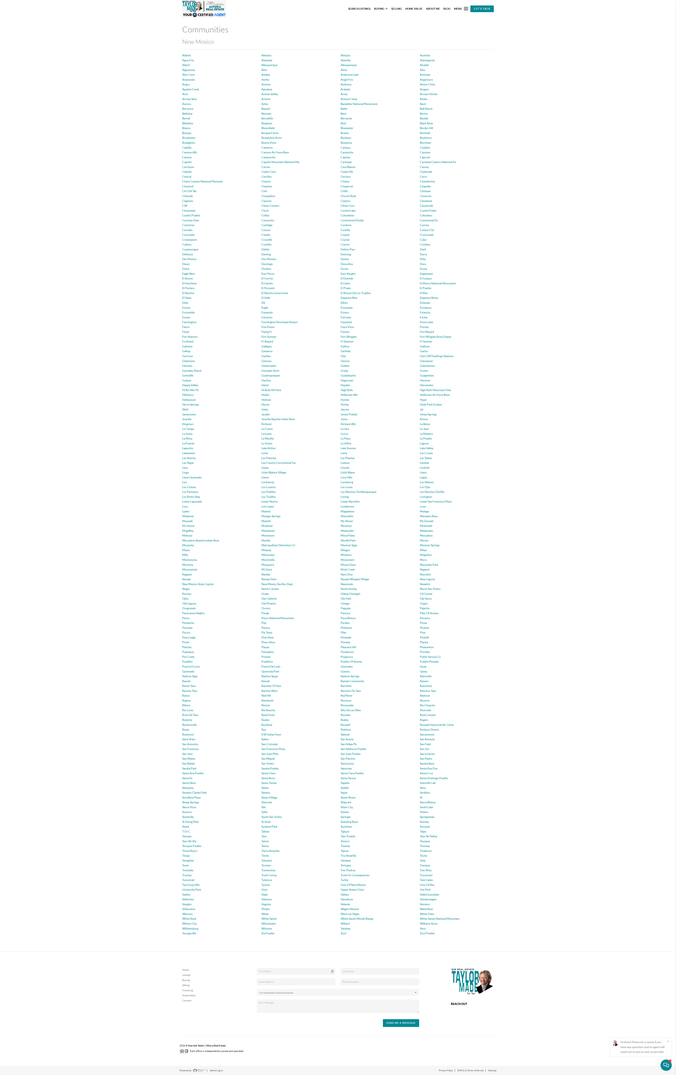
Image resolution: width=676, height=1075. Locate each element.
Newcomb (347, 584)
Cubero (186, 244)
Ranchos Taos (428, 690)
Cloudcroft (426, 205)
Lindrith (425, 467)
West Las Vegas (350, 913)
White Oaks (427, 913)
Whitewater (268, 923)
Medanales (347, 530)
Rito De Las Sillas (351, 710)
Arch (185, 94)
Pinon (185, 642)
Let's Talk (482, 8)
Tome (185, 865)
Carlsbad (346, 162)
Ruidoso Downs (429, 729)
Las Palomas (268, 458)
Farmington (189, 322)
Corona (424, 225)
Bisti (343, 123)
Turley (344, 879)
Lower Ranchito (350, 501)
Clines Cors (348, 205)
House (265, 404)
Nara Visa (346, 574)
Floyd (185, 331)
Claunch (266, 200)
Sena (423, 787)
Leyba (265, 467)
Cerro (423, 176)
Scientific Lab (428, 782)
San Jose (187, 753)
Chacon (266, 181)
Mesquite (188, 545)
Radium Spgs (190, 676)
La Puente (188, 443)
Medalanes (268, 530)
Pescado (187, 627)
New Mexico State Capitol (198, 584)
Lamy (344, 453)
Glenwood (426, 361)
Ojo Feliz (346, 598)
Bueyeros (346, 142)
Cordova (346, 225)
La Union (266, 443)
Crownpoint (189, 239)
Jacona (345, 409)
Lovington (426, 496)
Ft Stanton (347, 341)
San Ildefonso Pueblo (353, 748)
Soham (345, 812)
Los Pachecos (190, 491)
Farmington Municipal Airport (279, 322)
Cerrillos (266, 176)
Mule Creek (348, 569)
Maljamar (188, 516)
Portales (425, 651)
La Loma (266, 433)
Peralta (345, 622)
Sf (421, 797)
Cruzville (266, 239)
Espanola (267, 312)
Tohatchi (266, 860)
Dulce (185, 268)
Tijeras (345, 850)
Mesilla (265, 540)
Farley (423, 317)
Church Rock (348, 196)
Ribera (186, 705)
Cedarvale (426, 171)
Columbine (347, 215)
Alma (344, 69)
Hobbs (265, 394)
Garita (424, 351)
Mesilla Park (348, 540)
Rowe (185, 729)
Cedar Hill (347, 171)
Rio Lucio (187, 710)
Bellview (187, 113)
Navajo (186, 579)
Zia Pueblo (267, 933)
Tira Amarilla (348, 855)
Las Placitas (348, 458)
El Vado (186, 297)
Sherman (266, 802)
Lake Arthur (268, 448)
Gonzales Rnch (270, 370)
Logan (423, 477)
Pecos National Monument (277, 618)
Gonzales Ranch (192, 370)
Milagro (345, 550)
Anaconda (188, 79)
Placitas (187, 647)
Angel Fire (347, 79)
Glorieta (187, 365)
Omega (345, 603)
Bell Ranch (426, 108)
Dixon (186, 264)
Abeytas (266, 55)
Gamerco (267, 351)
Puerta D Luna (191, 666)
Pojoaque (188, 651)
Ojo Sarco (426, 598)
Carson (265, 167)
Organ (424, 603)
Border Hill (426, 128)
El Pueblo (425, 288)
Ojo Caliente (269, 598)
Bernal (186, 118)
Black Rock (426, 123)
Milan (423, 550)
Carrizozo (188, 167)
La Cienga (188, 428)
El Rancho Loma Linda (274, 293)
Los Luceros (268, 487)
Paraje (265, 613)
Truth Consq (269, 875)
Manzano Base (429, 516)
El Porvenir (268, 288)
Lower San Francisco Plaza (436, 501)
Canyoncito (268, 157)
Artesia (265, 99)
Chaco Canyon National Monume (202, 181)
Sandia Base (427, 763)
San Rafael (188, 763)
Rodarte (187, 719)
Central (186, 176)
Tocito (423, 855)
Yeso (423, 928)
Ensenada (346, 307)
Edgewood (426, 273)
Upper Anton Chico (352, 889)
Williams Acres (429, 923)
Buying (186, 980)
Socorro (187, 812)
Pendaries (188, 622)
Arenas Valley (269, 94)
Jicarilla (186, 419)
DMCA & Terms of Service (470, 1070)
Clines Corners (270, 205)
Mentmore (267, 535)
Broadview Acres (271, 137)
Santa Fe (187, 778)
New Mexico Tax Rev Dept (277, 584)
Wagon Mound (350, 909)
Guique (186, 380)
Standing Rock (349, 821)
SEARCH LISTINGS (359, 8)
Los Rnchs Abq (191, 496)
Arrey (344, 94)
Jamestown (189, 414)
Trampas (425, 865)
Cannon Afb (189, 152)
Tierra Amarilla (270, 850)
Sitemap (492, 1070)
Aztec (264, 103)
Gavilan (266, 356)
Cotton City (427, 230)
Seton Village (269, 797)
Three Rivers (189, 850)
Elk (263, 302)
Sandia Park (189, 768)
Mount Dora (348, 564)
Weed (265, 913)
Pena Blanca (348, 618)
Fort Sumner (268, 336)
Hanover (425, 380)
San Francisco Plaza (273, 748)
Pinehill (424, 637)
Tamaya (186, 836)
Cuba (423, 239)
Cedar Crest (268, 171)
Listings (186, 975)
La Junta (187, 433)
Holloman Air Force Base (435, 394)
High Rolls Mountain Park (435, 390)
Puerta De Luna (270, 666)
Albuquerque (269, 65)
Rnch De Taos (190, 714)
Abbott (186, 55)
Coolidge (266, 225)
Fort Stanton (190, 336)
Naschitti (425, 574)
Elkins (344, 302)
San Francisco (190, 748)
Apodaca (266, 89)
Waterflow (426, 909)
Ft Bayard (267, 341)
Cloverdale (188, 210)
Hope (423, 399)
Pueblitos (267, 661)
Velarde (345, 904)
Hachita (266, 380)
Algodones (188, 69)
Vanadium (347, 899)
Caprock (425, 157)
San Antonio (427, 739)
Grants (424, 370)
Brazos (345, 133)
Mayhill (266, 521)
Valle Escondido (429, 894)
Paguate (346, 608)
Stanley (424, 821)
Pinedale (346, 637)
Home (185, 969)
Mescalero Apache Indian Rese (200, 540)
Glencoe (266, 361)
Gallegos (266, 346)
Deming (266, 254)
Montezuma (189, 559)
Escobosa (425, 307)
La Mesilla (267, 438)
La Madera (426, 433)
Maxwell (187, 521)
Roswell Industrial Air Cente (437, 724)
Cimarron (425, 196)
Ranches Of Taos (271, 685)
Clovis (265, 210)
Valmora (266, 899)
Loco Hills (346, 477)
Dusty (423, 268)
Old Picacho (268, 603)
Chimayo (425, 191)
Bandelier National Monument (359, 103)
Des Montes (268, 259)
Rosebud (266, 724)
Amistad (425, 74)
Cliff (184, 205)
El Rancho (188, 293)
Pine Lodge (189, 637)
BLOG (446, 8)
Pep (263, 622)
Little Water (348, 472)
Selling (185, 985)
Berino (424, 113)
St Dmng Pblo (190, 821)
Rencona (346, 700)
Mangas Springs (271, 516)
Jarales (265, 414)
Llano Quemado (192, 477)
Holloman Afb (349, 394)
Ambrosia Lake (350, 74)
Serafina (425, 792)
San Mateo (188, 758)
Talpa (423, 831)
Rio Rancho (268, 710)
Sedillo (345, 787)
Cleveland (426, 200)
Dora (423, 264)
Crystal (345, 239)
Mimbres (346, 554)
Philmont (346, 627)
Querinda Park (270, 671)
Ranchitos (426, 685)
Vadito (186, 894)
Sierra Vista (189, 807)
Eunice (186, 317)
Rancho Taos (189, 690)
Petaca (265, 627)
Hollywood (189, 399)
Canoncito (347, 152)
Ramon (424, 681)
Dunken (266, 268)
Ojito (185, 598)
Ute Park (425, 889)
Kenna (424, 419)
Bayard (265, 108)
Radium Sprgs (269, 676)
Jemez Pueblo (349, 414)
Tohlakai (346, 860)
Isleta (264, 409)
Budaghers (188, 142)
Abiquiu (345, 55)
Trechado (187, 870)
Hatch (265, 385)
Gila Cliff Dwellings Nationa (436, 356)
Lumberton (347, 506)
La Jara (345, 428)
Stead (185, 826)
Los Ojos (425, 487)
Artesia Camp (349, 99)
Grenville (187, 375)
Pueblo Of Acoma (351, 661)
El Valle (265, 297)
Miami (186, 550)
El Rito (424, 293)
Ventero (425, 904)
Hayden (345, 385)
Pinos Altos (268, 642)
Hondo (345, 399)
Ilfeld (185, 409)
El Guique (426, 278)
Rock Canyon (428, 714)
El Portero (188, 288)
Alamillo (346, 60)
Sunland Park (269, 826)
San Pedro (426, 758)
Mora (423, 559)
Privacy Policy (446, 1070)
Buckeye (346, 137)
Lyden (185, 511)
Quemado (188, 671)
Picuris (186, 632)
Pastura (345, 613)
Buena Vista (268, 142)
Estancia (425, 312)
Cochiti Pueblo (191, 215)
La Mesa (187, 438)
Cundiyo (425, 244)
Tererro (345, 841)
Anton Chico (427, 84)
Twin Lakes (426, 879)
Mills (185, 554)
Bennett (266, 113)
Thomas (345, 845)
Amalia (265, 74)
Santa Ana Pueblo (193, 773)
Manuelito (347, 516)
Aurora (186, 103)
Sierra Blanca (428, 802)
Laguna (424, 443)
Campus (346, 147)
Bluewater (347, 128)
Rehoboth (267, 700)
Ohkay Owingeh (350, 593)
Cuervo (345, 244)
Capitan (345, 157)
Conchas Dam (190, 220)
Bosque (186, 133)
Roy (263, 729)
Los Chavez (189, 487)
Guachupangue (270, 375)
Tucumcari (426, 875)
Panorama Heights (193, 613)
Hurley (345, 404)
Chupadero (268, 196)
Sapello (345, 782)
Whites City (189, 923)
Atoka (423, 99)
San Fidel (425, 744)
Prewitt (266, 656)
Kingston (187, 424)
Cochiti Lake (348, 210)
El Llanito (267, 283)
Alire (264, 69)
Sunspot (425, 826)
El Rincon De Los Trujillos (356, 293)
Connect (187, 1000)
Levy (185, 467)
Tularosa (266, 879)
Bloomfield (268, 128)
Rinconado (347, 705)
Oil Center (426, 593)
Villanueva (188, 909)
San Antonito (190, 744)
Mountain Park (429, 564)
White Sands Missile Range (357, 918)
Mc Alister (347, 521)
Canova (187, 157)
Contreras (188, 225)
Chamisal (187, 186)
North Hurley (349, 588)
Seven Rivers (348, 797)
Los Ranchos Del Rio (432, 491)
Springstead (427, 816)
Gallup (186, 351)
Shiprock (346, 802)
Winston (266, 928)
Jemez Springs (428, 414)
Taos (264, 836)
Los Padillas (268, 491)
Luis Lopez (267, 506)
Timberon (426, 850)
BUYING (379, 8)
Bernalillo (267, 118)
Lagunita (187, 448)
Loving (345, 496)
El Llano (345, 283)
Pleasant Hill (348, 647)
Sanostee (346, 768)
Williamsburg (190, 928)
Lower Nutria (269, 501)
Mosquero (267, 564)
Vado (264, 894)
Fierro (186, 327)
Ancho (265, 79)
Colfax (265, 215)
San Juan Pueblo (351, 753)
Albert (186, 65)
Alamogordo (427, 60)
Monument (347, 559)
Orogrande (189, 608)
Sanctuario (347, 763)
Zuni (343, 933)
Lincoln (345, 467)
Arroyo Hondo (428, 94)
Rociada (345, 714)
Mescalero (426, 535)
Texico (265, 845)
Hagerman (347, 380)
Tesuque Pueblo (191, 845)
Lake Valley (426, 448)
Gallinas (425, 346)
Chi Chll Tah (189, 191)
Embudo (425, 302)
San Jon (424, 748)
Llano (423, 472)
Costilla (345, 230)
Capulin (187, 162)
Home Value (188, 995)
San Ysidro (267, 763)
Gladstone (188, 361)
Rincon (265, 705)
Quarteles (347, 666)
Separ (344, 792)
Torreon (266, 865)
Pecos (185, 618)
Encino (186, 307)
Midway (266, 550)
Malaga (424, 511)
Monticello (268, 559)
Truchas (187, 875)
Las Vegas (188, 462)
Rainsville (425, 676)
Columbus (426, 215)
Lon (184, 482)
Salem (265, 739)
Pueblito (187, 661)
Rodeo (265, 719)
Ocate (265, 593)
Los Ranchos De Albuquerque (358, 491)
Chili (264, 191)
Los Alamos (427, 482)
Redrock (425, 695)
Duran (344, 268)
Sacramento (427, 734)
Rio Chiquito (427, 705)
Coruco (265, 230)
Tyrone (265, 884)
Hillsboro (187, 394)
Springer (346, 816)
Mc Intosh (188, 525)
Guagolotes (427, 375)
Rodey (344, 719)
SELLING (396, 8)
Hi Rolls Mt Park (271, 390)
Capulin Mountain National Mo (280, 162)
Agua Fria (188, 60)
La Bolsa (425, 424)
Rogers (424, 719)
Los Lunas (347, 487)
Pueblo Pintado (429, 661)
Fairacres (267, 317)
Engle (264, 307)
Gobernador (268, 365)
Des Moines (189, 259)
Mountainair (190, 569)
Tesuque (425, 841)
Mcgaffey (187, 530)
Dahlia (265, 249)
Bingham (266, 123)
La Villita (346, 443)
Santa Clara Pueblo (352, 773)
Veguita (266, 904)
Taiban (265, 831)
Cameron (267, 147)
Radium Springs (350, 676)
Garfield (345, 351)
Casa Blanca (348, 167)
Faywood (346, 322)
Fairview (346, 317)
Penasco (425, 618)
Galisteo (187, 346)
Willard (345, 923)
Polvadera (267, 651)
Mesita (424, 540)
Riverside (425, 710)
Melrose (187, 535)
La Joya (424, 428)
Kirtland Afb (348, 424)
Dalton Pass (348, 249)
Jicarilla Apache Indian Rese (278, 419)
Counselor (188, 234)
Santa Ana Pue (428, 768)
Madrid (265, 511)
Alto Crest (188, 74)
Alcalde (424, 65)
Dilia (422, 259)
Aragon (424, 89)
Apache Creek (190, 89)
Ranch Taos (189, 685)
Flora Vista (347, 327)
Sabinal (345, 734)
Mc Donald (426, 521)
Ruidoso (346, 729)
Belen (344, 108)
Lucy (185, 506)
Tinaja (186, 855)
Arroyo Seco (189, 99)
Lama (264, 453)
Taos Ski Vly (189, 841)
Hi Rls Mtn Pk (190, 390)
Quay (423, 666)
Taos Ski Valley (428, 836)
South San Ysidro (271, 816)
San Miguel (268, 758)
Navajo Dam (268, 579)
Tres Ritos (426, 870)
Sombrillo (188, 816)
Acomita (425, 55)
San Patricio (348, 758)
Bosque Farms (270, 133)
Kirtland (266, 424)
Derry (423, 254)
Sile (263, 807)
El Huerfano (189, 283)
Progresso (347, 656)
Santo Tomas (269, 782)
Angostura (426, 79)
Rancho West (269, 690)
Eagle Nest (188, 273)
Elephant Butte (429, 297)
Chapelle (425, 186)
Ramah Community (352, 681)
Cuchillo (266, 244)
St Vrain (266, 821)
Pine (422, 632)
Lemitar (424, 462)
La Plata (345, 438)
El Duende (347, 278)
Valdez (345, 894)
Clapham (187, 200)
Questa (345, 671)
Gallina (345, 346)
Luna (423, 506)
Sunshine (346, 826)
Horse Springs (190, 404)
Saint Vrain (188, 739)
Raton (186, 695)
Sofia (264, 812)
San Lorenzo (427, 753)
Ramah (186, 681)
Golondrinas (427, 365)
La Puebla (426, 438)
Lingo (185, 472)
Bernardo (346, 118)
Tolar (423, 860)
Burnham (425, 142)
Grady (344, 370)
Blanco (186, 128)
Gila (343, 356)
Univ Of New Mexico (353, 884)
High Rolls (347, 390)
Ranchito (346, 685)
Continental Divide (352, 220)
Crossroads (427, 234)
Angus (186, 84)
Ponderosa (347, 651)
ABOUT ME (433, 8)
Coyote (345, 234)
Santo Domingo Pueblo (434, 778)
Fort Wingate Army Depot (435, 336)
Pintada (345, 642)
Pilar (343, 632)
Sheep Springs (190, 802)
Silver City (347, 807)
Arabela (345, 89)
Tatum (265, 841)
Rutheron (188, 734)
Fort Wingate (349, 336)
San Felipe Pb (349, 744)
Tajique (345, 831)
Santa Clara (268, 773)
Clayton (345, 200)
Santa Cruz (426, 773)
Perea (423, 622)
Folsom (345, 331)
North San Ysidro (430, 588)
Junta (344, 419)
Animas (266, 84)
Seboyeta (187, 787)
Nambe (265, 574)
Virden (265, 909)
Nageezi (425, 569)
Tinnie (265, 855)
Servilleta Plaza (191, 797)
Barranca (187, 108)
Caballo (187, 147)
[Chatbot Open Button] (666, 1065)
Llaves (265, 477)
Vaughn (187, 904)
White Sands (269, 918)
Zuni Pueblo (427, 933)
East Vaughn (348, 273)
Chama (345, 181)
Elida (185, 302)
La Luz (344, 433)
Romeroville (189, 724)
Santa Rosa (268, 778)
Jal (421, 409)
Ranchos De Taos (351, 690)
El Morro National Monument (438, 283)
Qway (423, 671)
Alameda (266, 60)
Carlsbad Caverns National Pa (438, 162)
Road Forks (268, 714)
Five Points (268, 327)
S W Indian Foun (271, 734)
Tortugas (346, 865)
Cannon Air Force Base (275, 152)
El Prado (346, 288)
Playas (265, 647)
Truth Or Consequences (355, 875)
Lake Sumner (348, 448)
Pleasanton (427, 647)
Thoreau (425, 845)
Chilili (344, 191)
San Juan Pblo (269, 753)
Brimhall (425, 133)
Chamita (266, 186)
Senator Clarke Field (194, 792)
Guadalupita (348, 375)
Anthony (346, 84)
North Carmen (270, 588)
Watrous (187, 913)
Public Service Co (430, 656)
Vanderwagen (428, 899)
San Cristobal (269, 744)
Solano (424, 812)
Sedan (265, 787)
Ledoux (345, 462)
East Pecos (267, 273)
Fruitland (187, 341)
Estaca (345, 312)
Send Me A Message (401, 1022)
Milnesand (267, 554)
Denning (346, 254)
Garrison (187, 356)
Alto (422, 69)
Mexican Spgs (349, 545)
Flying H (266, 331)
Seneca (265, 792)
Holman (266, 399)
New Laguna (427, 579)
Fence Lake (426, 322)
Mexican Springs (430, 545)
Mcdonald (426, 525)
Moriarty (187, 564)
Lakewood (188, 453)
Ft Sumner (426, 341)
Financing (187, 990)
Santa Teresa (348, 778)
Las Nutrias (189, 458)
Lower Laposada (192, 501)
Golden (345, 365)
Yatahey (345, 928)
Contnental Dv (429, 220)
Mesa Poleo (348, 535)
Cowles (265, 234)
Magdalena (347, 511)
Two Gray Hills (191, 884)
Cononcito (267, 220)
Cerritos (346, 176)
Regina (186, 700)
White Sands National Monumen (439, 918)
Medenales (426, 530)
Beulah (424, 118)
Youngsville (189, 933)
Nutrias (186, 593)
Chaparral (347, 186)
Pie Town (266, 632)
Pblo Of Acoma (429, 613)
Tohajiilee (188, 860)
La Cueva (267, 428)
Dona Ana (347, 264)
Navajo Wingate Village (355, 579)
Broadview (188, 137)
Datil (423, 249)
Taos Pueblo (348, 836)
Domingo (267, 264)
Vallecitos (188, 899)
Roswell (345, 724)
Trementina (268, 870)
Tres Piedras (348, 870)
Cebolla (187, 171)
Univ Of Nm (427, 884)
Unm (264, 889)
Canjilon (425, 147)
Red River (346, 695)
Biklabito (187, 123)
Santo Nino (189, 782)
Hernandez (426, 385)
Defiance (187, 254)
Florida (424, 327)
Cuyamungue (190, 249)
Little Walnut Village (273, 472)
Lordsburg (267, 482)
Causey (424, 167)
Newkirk (425, 584)
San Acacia (347, 739)
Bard (423, 103)
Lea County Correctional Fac (278, 462)
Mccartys (346, 525)
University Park (191, 889)
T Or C (186, 831)
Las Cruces (426, 453)
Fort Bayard (427, 331)
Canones (425, 152)
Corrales (187, 230)
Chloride (187, 196)
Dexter (345, 259)
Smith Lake (426, 807)
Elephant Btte (349, 297)
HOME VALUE (414, 8)
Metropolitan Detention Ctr (278, 545)
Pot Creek (188, 656)
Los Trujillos (268, 496)
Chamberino (427, 181)
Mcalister (267, 525)
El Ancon (187, 278)
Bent (343, 113)
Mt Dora (266, 569)
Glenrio (345, 361)
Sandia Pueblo (270, 768)
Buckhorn (426, 137)
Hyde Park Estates (431, 404)
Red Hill (266, 695)
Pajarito (425, 608)
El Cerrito (267, 278)
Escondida (188, 312)
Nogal (185, 588)
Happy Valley (190, 385)
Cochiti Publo (428, 210)
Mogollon (426, 554)
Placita (424, 642)
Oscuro (265, 608)
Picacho (424, 627)
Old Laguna (189, 603)
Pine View (267, 637)
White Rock (189, 918)
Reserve (425, 700)
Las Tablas (426, 458)
